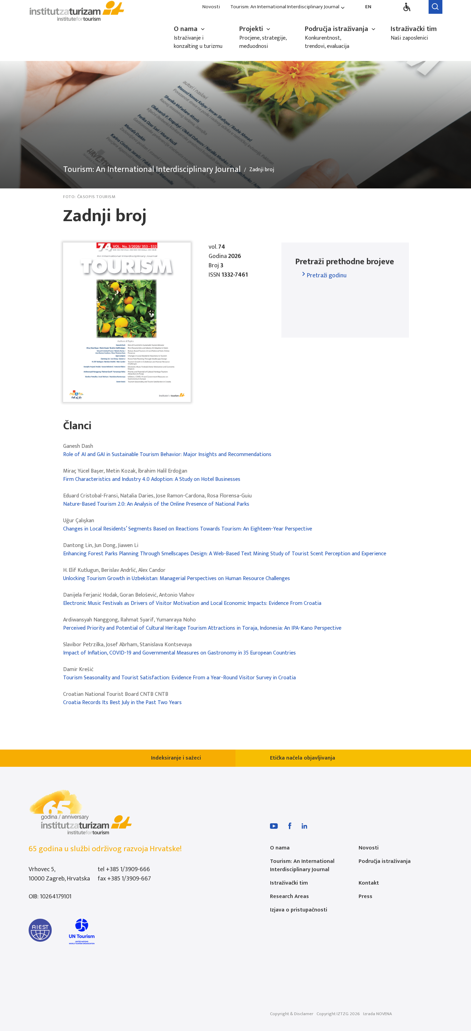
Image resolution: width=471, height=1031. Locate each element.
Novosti (211, 7)
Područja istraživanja (337, 29)
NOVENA (384, 1014)
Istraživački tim (414, 29)
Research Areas (289, 896)
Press (365, 896)
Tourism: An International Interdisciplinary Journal (284, 7)
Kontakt (369, 883)
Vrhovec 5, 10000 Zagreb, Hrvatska (59, 874)
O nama (186, 29)
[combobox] (327, 275)
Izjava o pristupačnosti (298, 910)
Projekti (252, 29)
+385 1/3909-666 (128, 869)
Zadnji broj (261, 170)
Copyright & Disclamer (291, 1014)
